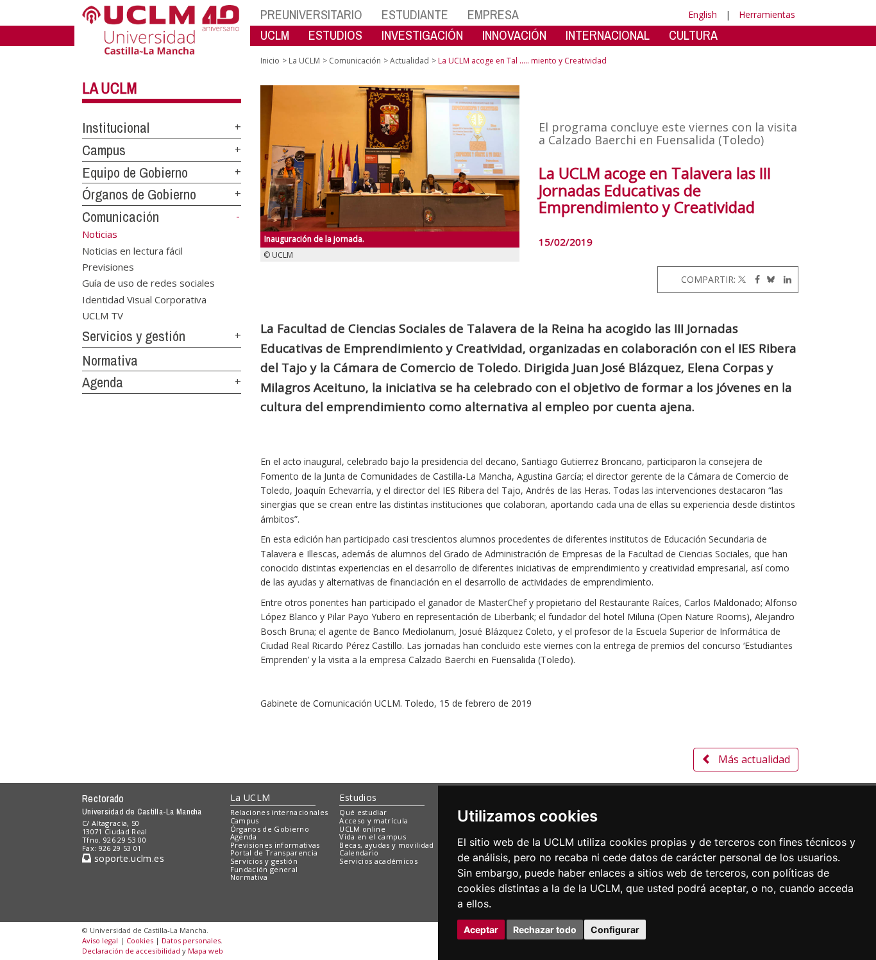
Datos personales (191, 940)
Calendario (358, 852)
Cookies (139, 940)
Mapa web (205, 951)
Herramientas (767, 14)
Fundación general (264, 869)
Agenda (102, 382)
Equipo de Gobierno (135, 172)
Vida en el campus (372, 836)
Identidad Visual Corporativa (144, 298)
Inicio (270, 60)
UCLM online (362, 829)
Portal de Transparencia (274, 852)
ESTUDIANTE (415, 14)
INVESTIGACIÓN (422, 35)
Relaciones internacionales (279, 812)
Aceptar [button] (481, 929)
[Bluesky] (768, 279)
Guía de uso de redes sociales (148, 282)
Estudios (357, 797)
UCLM (274, 35)
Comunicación (120, 216)
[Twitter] (742, 279)
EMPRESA (493, 14)
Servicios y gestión (133, 336)
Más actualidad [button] (754, 759)
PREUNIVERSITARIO (311, 14)
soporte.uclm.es (127, 858)
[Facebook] (754, 279)
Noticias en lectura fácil (132, 250)
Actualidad (409, 60)
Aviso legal (100, 940)
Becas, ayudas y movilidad (386, 845)
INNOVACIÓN (514, 35)
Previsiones (108, 266)
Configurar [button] (615, 929)
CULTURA (693, 35)
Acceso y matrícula (373, 820)
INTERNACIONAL (608, 35)
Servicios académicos (378, 861)
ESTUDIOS (335, 35)
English (702, 14)
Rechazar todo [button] (545, 929)
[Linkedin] (784, 279)
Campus (104, 150)
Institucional (115, 127)
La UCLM (109, 88)
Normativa (110, 360)
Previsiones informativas (275, 845)
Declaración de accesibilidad (131, 951)
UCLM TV (102, 315)
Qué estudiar (363, 812)
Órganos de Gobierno (139, 194)
